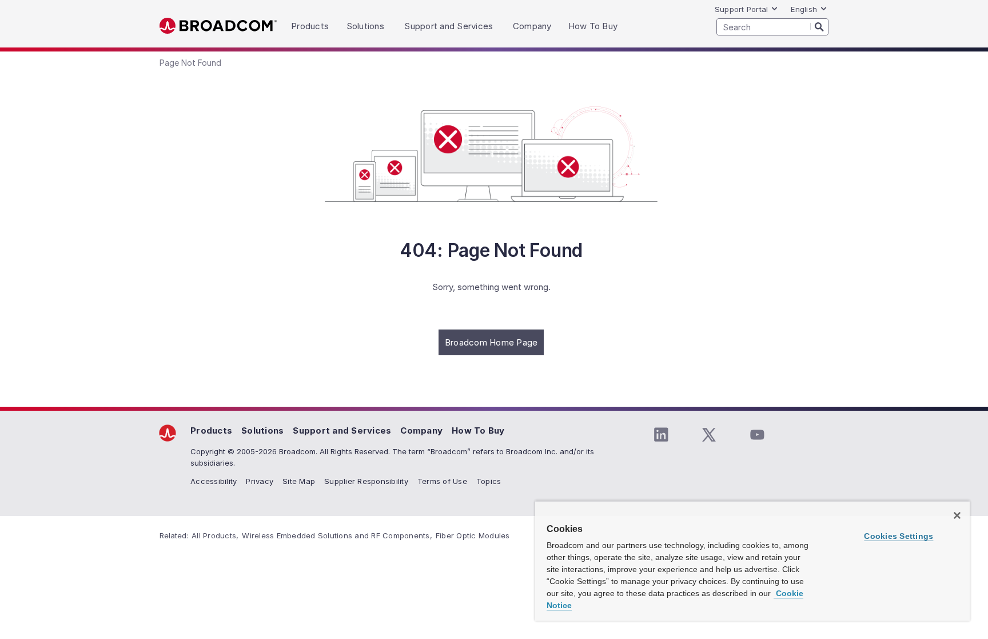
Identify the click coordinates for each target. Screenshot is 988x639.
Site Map (298, 481)
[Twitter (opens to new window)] (709, 434)
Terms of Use (442, 481)
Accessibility (213, 481)
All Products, (215, 535)
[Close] (957, 515)
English (804, 9)
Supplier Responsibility (366, 481)
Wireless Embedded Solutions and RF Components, (337, 535)
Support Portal (741, 9)
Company (421, 430)
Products (211, 430)
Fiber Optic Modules (473, 535)
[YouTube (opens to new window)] (757, 434)
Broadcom (218, 26)
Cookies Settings (898, 536)
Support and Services (342, 430)
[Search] (819, 26)
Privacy (259, 481)
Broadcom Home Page (491, 342)
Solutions (262, 430)
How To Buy (478, 430)
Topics (488, 481)
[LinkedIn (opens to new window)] (661, 434)
